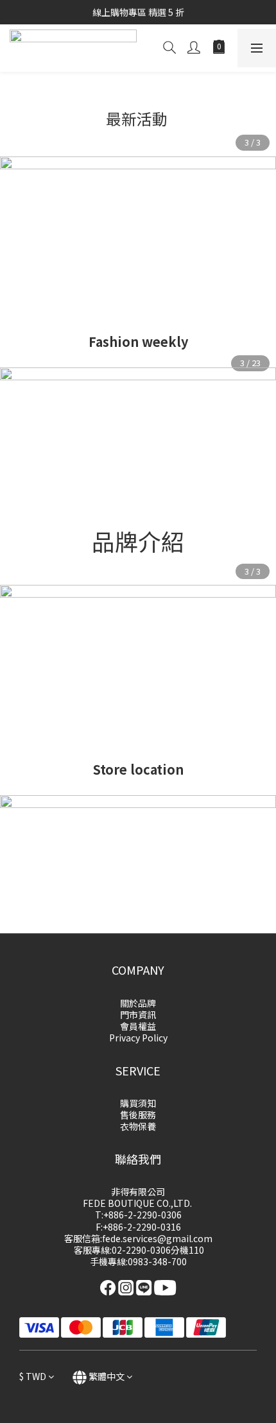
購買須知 (138, 1103)
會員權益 (138, 1026)
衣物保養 (138, 1126)
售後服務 (138, 1114)
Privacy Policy (138, 1037)
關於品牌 (138, 1003)
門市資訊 (138, 1014)
